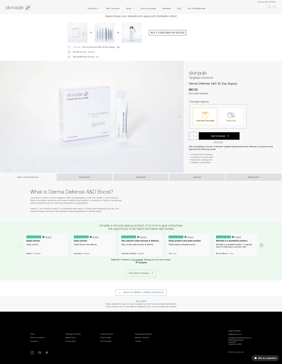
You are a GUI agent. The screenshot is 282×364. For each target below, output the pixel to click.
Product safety (105, 337)
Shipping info (253, 177)
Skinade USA (239, 352)
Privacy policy (70, 341)
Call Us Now (218, 142)
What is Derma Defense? (28, 177)
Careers (138, 341)
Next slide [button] (179, 116)
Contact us (34, 341)
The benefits (84, 177)
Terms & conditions (37, 337)
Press (32, 334)
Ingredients (141, 177)
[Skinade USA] (33, 8)
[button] (94, 9)
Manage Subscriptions (143, 334)
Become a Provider (142, 337)
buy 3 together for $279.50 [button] (167, 32)
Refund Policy (70, 337)
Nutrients (197, 177)
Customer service (106, 334)
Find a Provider (105, 341)
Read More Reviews (139, 273)
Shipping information (73, 334)
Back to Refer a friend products (143, 292)
